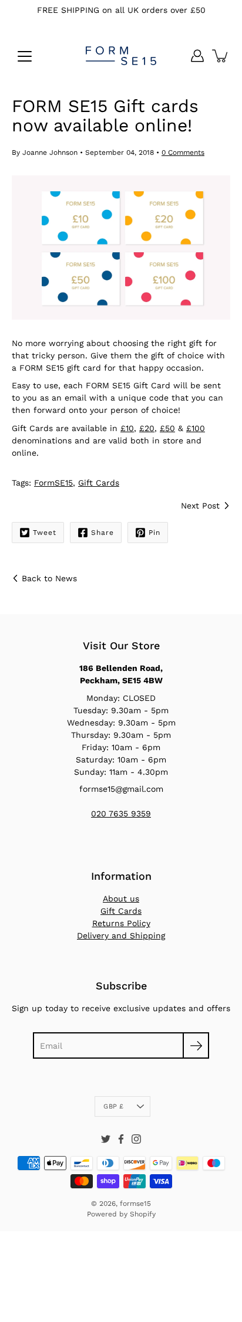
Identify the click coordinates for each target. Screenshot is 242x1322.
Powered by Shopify (121, 1214)
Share (102, 532)
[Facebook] (121, 1139)
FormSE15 (53, 482)
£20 (146, 428)
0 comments (183, 152)
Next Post (200, 505)
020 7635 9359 (121, 813)
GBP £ (113, 1106)
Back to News (49, 578)
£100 (195, 428)
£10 (127, 428)
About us (121, 898)
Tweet (44, 532)
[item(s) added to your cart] (220, 55)
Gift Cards (98, 482)
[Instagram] (136, 1139)
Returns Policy (121, 923)
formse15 (135, 1203)
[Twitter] (105, 1139)
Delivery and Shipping (121, 935)
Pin (154, 532)
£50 (167, 428)
